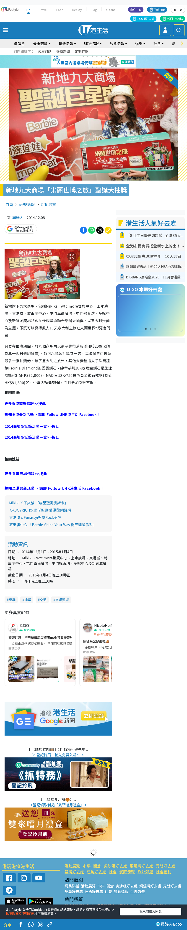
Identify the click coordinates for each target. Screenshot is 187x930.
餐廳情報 (127, 871)
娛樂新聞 (63, 51)
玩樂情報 (27, 204)
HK (28, 10)
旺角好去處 (96, 871)
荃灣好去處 (74, 871)
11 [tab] (101, 61)
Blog (94, 10)
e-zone (111, 10)
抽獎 (27, 599)
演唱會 (19, 43)
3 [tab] (92, 56)
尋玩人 (17, 217)
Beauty (77, 10)
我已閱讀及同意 (150, 911)
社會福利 (163, 871)
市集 (87, 866)
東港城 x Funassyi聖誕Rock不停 (35, 517)
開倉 (97, 866)
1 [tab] (83, 56)
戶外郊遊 (145, 871)
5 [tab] (101, 56)
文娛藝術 (62, 599)
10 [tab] (97, 61)
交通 (43, 599)
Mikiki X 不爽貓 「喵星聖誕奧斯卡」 (38, 502)
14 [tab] (92, 67)
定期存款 (81, 51)
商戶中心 (135, 9)
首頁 (9, 204)
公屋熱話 (45, 51)
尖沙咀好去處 (115, 866)
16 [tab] (101, 67)
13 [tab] (88, 67)
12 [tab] (106, 61)
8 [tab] (88, 61)
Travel (43, 10)
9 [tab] (92, 61)
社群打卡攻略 (174, 18)
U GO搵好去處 (145, 18)
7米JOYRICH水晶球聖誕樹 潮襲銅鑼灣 (40, 510)
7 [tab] (83, 61)
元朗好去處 (165, 866)
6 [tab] (106, 56)
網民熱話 (72, 886)
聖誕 (12, 599)
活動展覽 (48, 204)
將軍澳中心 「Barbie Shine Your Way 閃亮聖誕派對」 (52, 524)
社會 (113, 871)
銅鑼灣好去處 (141, 866)
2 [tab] (88, 56)
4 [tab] (97, 56)
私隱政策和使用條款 (20, 913)
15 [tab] (97, 67)
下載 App (159, 9)
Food (59, 10)
